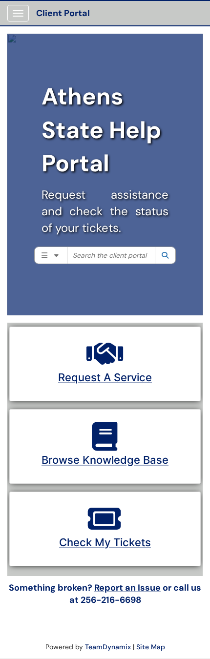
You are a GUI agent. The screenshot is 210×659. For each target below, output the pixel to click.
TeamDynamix (108, 646)
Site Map (150, 646)
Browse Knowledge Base (105, 459)
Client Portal (63, 13)
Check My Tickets (105, 542)
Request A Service (105, 377)
